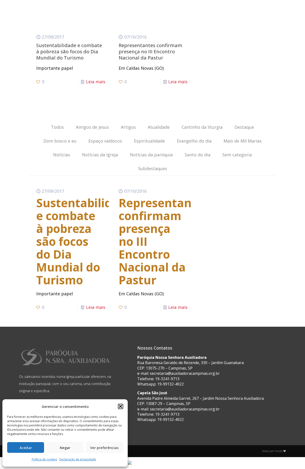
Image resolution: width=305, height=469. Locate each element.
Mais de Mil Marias (243, 141)
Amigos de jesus (92, 127)
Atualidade (159, 127)
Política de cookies (44, 459)
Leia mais (95, 81)
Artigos (128, 127)
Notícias (61, 155)
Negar (65, 447)
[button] (120, 406)
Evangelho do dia (194, 141)
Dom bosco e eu (59, 141)
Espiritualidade (149, 141)
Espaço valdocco (105, 141)
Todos (57, 127)
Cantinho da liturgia (202, 127)
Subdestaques (152, 168)
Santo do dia (197, 155)
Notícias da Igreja (100, 155)
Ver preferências (104, 447)
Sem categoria (237, 155)
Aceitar (26, 447)
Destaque (244, 127)
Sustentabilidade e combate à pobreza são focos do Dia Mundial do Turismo (69, 51)
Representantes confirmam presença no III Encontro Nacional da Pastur (150, 51)
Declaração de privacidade (77, 459)
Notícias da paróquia (151, 155)
